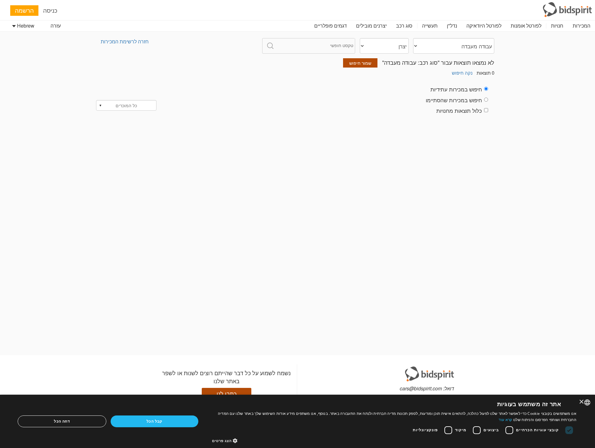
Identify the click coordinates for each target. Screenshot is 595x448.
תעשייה (430, 25)
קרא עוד (505, 419)
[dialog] (297, 421)
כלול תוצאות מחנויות (459, 110)
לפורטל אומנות (526, 25)
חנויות (557, 25)
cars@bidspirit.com (421, 388)
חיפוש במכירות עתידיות (456, 89)
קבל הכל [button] (154, 421)
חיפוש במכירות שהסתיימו (454, 100)
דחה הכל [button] (62, 421)
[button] (394, 440)
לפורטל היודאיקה (483, 25)
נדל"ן (452, 25)
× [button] (582, 402)
